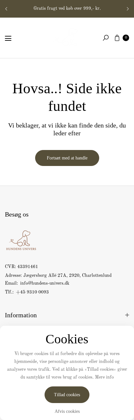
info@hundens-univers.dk (44, 283)
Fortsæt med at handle (67, 158)
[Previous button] (6, 9)
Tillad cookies (67, 394)
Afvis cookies (67, 411)
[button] (106, 38)
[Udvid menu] (8, 38)
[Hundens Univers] (67, 36)
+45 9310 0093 (32, 292)
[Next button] (127, 9)
